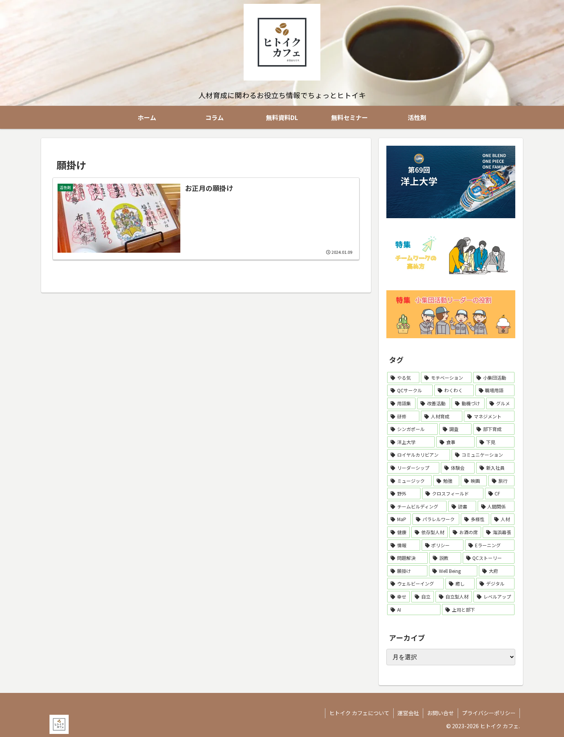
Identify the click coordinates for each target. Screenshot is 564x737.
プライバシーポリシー (489, 713)
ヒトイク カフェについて (359, 713)
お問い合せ (440, 713)
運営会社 (408, 713)
